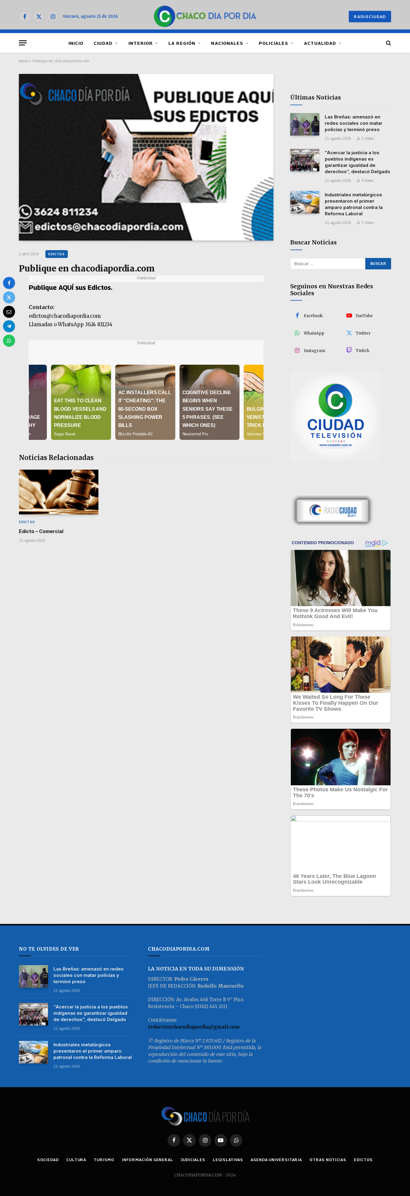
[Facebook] (9, 283)
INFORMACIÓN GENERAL (147, 1159)
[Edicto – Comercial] (58, 492)
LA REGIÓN (181, 43)
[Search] (388, 43)
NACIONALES (227, 43)
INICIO (75, 43)
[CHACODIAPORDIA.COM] (205, 16)
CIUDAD (103, 43)
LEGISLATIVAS (228, 1159)
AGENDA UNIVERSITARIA (276, 1159)
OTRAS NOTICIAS (327, 1159)
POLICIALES (273, 43)
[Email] (9, 312)
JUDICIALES (193, 1159)
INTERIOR (140, 43)
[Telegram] (9, 326)
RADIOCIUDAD (370, 16)
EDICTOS (56, 254)
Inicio (23, 60)
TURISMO (104, 1159)
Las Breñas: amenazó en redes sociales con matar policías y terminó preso (353, 123)
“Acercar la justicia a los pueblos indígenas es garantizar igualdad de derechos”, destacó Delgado (357, 162)
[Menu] (23, 43)
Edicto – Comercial (41, 531)
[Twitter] (9, 297)
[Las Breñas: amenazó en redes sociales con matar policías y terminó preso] (304, 124)
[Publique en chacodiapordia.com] (146, 157)
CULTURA (76, 1159)
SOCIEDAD (48, 1159)
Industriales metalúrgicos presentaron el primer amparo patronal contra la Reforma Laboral (354, 204)
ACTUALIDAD (320, 43)
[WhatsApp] (9, 341)
